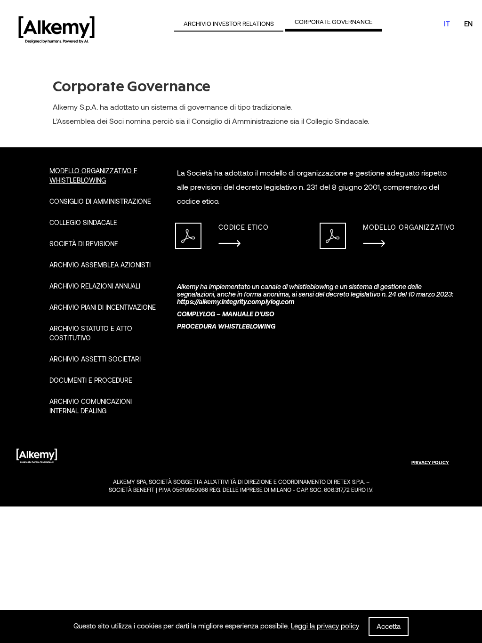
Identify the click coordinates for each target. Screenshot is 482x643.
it (447, 24)
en (468, 24)
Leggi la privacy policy (325, 626)
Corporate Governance (333, 22)
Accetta (389, 626)
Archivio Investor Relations (229, 24)
